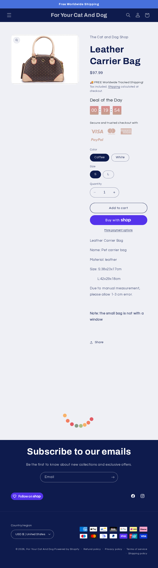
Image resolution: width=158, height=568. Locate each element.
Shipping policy (137, 553)
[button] (9, 15)
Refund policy (92, 549)
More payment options (118, 230)
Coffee (99, 157)
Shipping (114, 86)
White (120, 157)
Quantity (96, 183)
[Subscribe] (113, 477)
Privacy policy (113, 549)
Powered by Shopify (66, 549)
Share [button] (99, 342)
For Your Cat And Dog (40, 549)
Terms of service (137, 549)
